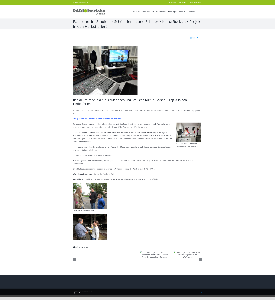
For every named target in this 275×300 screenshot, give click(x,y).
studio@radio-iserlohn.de (80, 2)
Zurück (192, 38)
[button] (198, 11)
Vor (198, 38)
